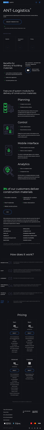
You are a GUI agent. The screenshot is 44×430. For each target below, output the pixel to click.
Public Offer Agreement (7, 409)
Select (14, 333)
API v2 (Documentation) (8, 417)
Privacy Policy (6, 412)
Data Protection (6, 419)
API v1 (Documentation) (7, 414)
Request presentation (12, 21)
